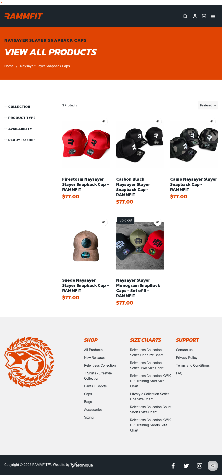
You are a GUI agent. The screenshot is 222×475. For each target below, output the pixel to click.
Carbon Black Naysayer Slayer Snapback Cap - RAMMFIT (133, 187)
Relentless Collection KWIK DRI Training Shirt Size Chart (150, 381)
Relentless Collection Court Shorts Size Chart (150, 409)
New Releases (94, 358)
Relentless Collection (100, 365)
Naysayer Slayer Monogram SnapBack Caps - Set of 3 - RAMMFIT (138, 288)
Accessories (93, 410)
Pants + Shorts (95, 386)
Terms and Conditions (193, 365)
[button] (208, 105)
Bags (88, 402)
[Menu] (213, 16)
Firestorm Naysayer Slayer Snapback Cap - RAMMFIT (85, 184)
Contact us (184, 350)
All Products (93, 350)
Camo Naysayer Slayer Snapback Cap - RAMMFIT (193, 184)
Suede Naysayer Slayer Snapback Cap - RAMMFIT (85, 285)
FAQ (179, 373)
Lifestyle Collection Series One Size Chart (149, 396)
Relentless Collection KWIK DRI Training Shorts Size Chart (150, 425)
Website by (61, 465)
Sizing (89, 417)
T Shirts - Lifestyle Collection (98, 375)
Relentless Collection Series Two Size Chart (146, 365)
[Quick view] (104, 121)
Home (8, 66)
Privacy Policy (187, 358)
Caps (88, 394)
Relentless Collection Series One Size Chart (146, 352)
